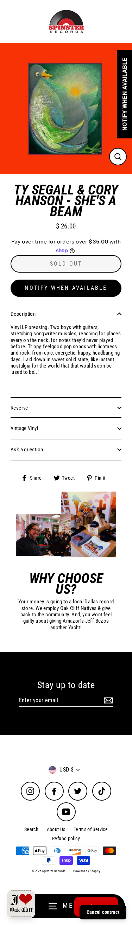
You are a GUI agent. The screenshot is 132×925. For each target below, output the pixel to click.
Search (31, 829)
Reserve (19, 408)
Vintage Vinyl (24, 428)
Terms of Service (91, 829)
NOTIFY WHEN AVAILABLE (66, 288)
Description (23, 314)
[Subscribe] (107, 700)
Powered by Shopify (86, 871)
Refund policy (66, 838)
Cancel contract (103, 912)
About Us (56, 829)
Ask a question (27, 449)
